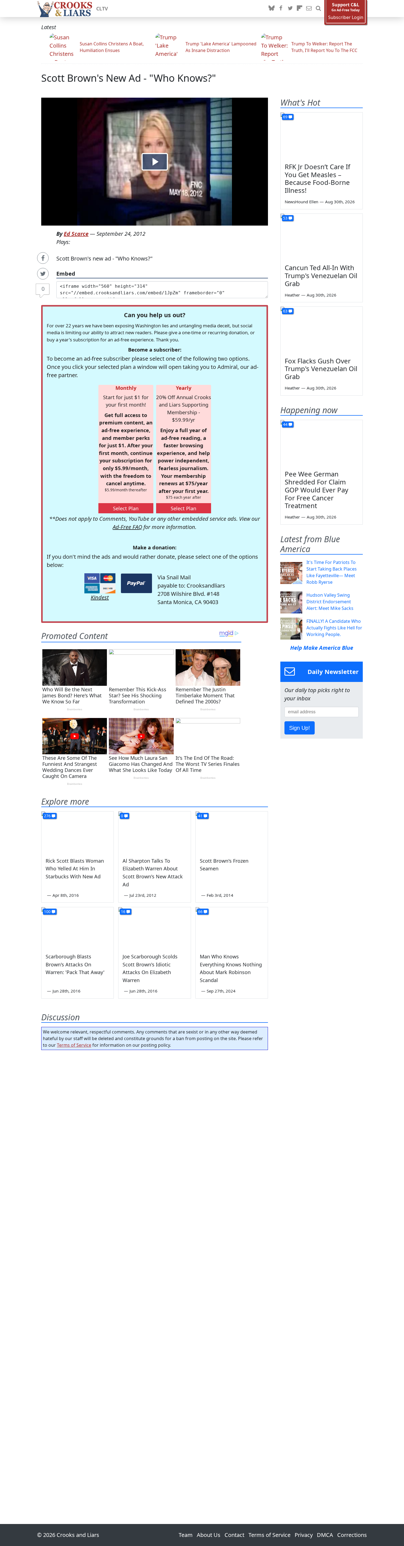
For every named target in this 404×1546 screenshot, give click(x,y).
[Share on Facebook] (43, 258)
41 (200, 815)
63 (285, 311)
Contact (234, 1535)
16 (123, 911)
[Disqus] (154, 1271)
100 (47, 911)
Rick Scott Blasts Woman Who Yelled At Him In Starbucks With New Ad (75, 868)
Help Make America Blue (321, 647)
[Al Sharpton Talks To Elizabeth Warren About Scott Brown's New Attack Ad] (154, 832)
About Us (208, 1535)
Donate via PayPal (136, 583)
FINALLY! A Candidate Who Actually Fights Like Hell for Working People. (334, 627)
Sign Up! (299, 728)
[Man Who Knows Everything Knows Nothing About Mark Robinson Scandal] (232, 927)
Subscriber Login (345, 17)
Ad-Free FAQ (127, 527)
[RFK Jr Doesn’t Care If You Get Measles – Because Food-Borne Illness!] (322, 136)
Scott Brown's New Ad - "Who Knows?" (128, 78)
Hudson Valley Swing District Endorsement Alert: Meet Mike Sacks (329, 601)
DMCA (325, 1535)
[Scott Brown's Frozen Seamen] (232, 832)
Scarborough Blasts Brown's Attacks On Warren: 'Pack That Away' (75, 964)
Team (186, 1535)
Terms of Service (74, 1045)
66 (200, 911)
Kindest (100, 597)
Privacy (304, 1535)
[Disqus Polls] (155, 1125)
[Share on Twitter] (43, 273)
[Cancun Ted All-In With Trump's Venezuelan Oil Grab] (322, 237)
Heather (292, 295)
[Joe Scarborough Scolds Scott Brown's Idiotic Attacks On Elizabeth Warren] (154, 927)
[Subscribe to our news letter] (309, 8)
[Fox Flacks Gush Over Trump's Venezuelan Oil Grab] (322, 330)
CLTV (102, 8)
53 (285, 218)
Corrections (352, 1535)
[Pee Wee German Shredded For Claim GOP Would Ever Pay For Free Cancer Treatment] (322, 443)
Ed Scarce (76, 233)
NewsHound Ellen (301, 201)
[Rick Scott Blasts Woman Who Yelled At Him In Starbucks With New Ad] (77, 832)
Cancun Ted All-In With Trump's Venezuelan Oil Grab (321, 275)
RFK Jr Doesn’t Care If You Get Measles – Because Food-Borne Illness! (317, 178)
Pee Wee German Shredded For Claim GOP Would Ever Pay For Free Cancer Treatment (316, 489)
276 (47, 815)
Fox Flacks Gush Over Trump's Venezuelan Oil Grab (321, 368)
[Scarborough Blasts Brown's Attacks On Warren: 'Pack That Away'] (77, 927)
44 (285, 424)
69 (285, 116)
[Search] (318, 8)
